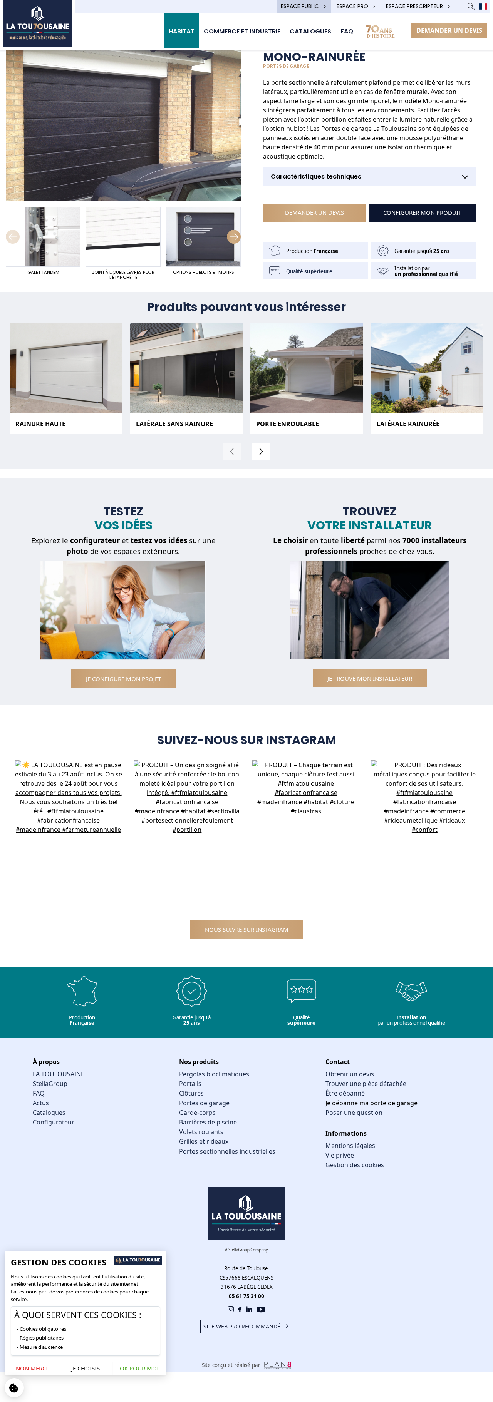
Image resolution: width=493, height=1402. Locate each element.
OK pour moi (139, 1368)
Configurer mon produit (422, 212)
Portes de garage (204, 1103)
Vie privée (339, 1155)
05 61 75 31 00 (246, 1296)
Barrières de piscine (208, 1122)
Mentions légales (350, 1145)
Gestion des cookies (354, 1165)
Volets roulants (201, 1132)
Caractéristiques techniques (316, 176)
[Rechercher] (471, 6)
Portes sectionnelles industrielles (227, 1151)
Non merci (32, 1368)
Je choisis (85, 1368)
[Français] (483, 6)
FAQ (39, 1093)
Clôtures (191, 1093)
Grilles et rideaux (203, 1141)
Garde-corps (197, 1112)
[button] (234, 237)
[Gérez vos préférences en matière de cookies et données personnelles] (14, 1387)
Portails (190, 1083)
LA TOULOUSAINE (58, 1074)
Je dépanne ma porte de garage (371, 1103)
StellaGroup (50, 1083)
